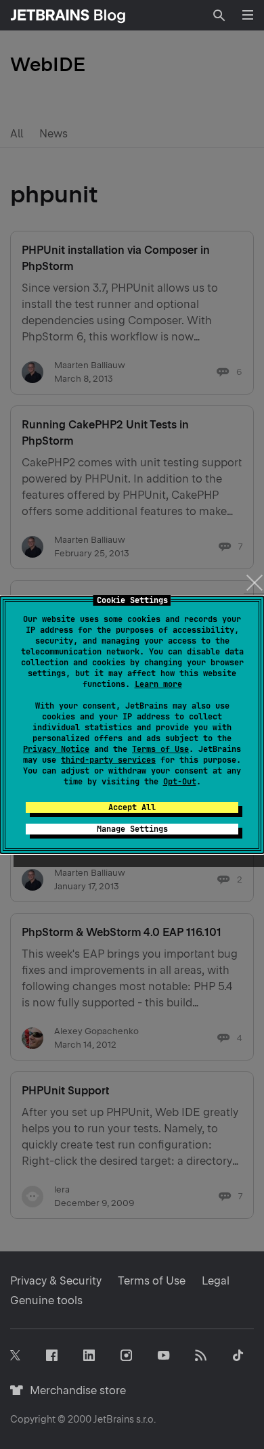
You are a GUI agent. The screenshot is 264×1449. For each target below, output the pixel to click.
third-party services (108, 760)
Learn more (158, 684)
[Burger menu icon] (247, 15)
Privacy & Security (56, 1280)
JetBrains (113, 1419)
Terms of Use (160, 749)
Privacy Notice (56, 749)
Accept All (132, 807)
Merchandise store (74, 1390)
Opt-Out (179, 781)
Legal (215, 1280)
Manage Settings (132, 829)
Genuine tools (46, 1300)
